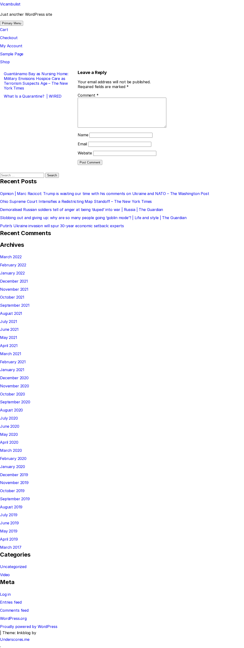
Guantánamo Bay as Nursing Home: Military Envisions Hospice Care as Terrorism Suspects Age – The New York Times (36, 80)
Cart (4, 29)
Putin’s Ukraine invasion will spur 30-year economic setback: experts (62, 225)
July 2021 (8, 321)
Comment (88, 95)
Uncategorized (13, 566)
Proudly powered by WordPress (28, 626)
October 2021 (12, 297)
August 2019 (11, 507)
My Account (11, 45)
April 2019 (9, 539)
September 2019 (15, 498)
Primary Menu (11, 23)
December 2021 (14, 281)
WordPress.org (13, 618)
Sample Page (11, 54)
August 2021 (11, 313)
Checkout (9, 37)
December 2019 (14, 474)
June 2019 (9, 523)
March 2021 (10, 353)
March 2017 (10, 547)
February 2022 (13, 265)
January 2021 (12, 369)
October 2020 (12, 394)
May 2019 (8, 531)
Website (85, 153)
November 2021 (14, 289)
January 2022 (12, 273)
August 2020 (11, 410)
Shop (5, 61)
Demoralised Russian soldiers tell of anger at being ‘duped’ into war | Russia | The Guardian (81, 209)
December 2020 (14, 377)
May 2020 (9, 434)
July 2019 (8, 514)
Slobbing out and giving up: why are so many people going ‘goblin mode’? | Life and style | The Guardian (93, 217)
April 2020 (9, 442)
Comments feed (14, 610)
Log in (5, 594)
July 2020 (9, 418)
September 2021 (15, 305)
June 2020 (9, 426)
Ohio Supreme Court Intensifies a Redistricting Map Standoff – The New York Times (76, 201)
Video (5, 574)
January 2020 (12, 466)
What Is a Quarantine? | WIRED (32, 96)
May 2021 (8, 337)
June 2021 (9, 329)
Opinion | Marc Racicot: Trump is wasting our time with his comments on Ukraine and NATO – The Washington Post (104, 193)
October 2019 (12, 490)
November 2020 (14, 386)
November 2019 (14, 482)
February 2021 (13, 361)
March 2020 (11, 450)
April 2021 (8, 345)
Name (83, 134)
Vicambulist (10, 4)
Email (82, 144)
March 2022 (10, 256)
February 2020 (13, 458)
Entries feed (11, 602)
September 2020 (15, 402)
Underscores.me (15, 639)
